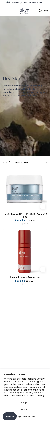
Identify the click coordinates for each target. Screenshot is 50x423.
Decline (24, 409)
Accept (24, 402)
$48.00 (25, 224)
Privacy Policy (37, 395)
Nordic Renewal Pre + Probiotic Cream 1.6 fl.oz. (25, 215)
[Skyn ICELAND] (25, 11)
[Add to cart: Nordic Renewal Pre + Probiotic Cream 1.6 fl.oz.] (42, 206)
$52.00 (25, 284)
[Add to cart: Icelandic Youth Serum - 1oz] (42, 269)
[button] (40, 10)
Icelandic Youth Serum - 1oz (25, 277)
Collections (15, 162)
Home (5, 162)
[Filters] (46, 162)
